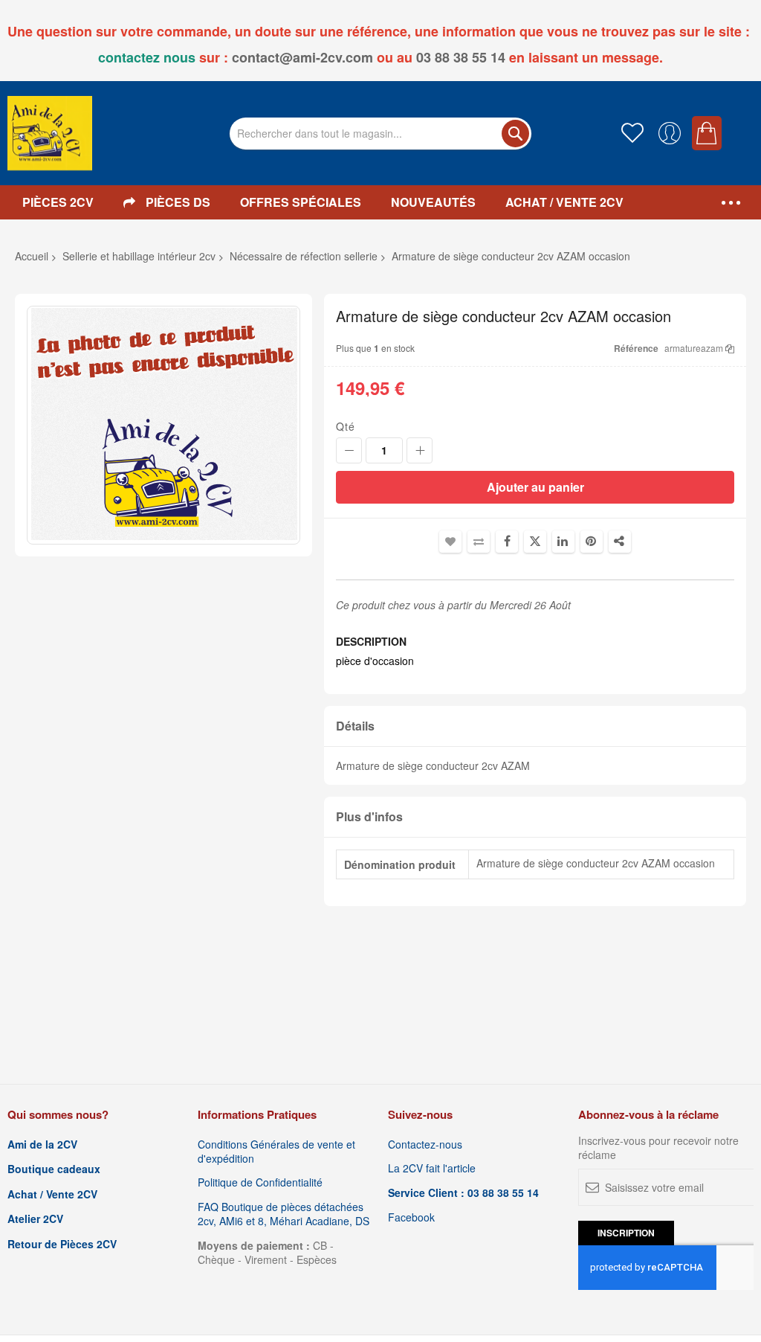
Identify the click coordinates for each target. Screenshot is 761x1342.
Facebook (411, 1217)
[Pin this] (591, 541)
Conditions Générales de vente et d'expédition (276, 1151)
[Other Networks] (620, 541)
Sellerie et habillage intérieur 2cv (139, 255)
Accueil (31, 255)
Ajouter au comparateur (478, 541)
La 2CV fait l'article (432, 1168)
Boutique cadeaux (53, 1169)
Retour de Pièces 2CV (62, 1244)
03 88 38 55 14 (460, 57)
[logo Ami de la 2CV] (49, 133)
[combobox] (381, 134)
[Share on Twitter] (535, 541)
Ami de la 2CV (42, 1144)
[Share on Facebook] (507, 541)
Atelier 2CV (35, 1219)
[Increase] (420, 450)
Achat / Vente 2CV (52, 1194)
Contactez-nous (425, 1144)
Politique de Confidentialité (260, 1182)
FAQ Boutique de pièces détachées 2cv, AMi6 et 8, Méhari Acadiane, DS (283, 1214)
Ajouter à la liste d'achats (450, 541)
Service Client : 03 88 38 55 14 (463, 1193)
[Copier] (729, 347)
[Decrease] (349, 450)
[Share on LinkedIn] (563, 541)
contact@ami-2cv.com (302, 57)
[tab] (535, 726)
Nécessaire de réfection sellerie (304, 255)
